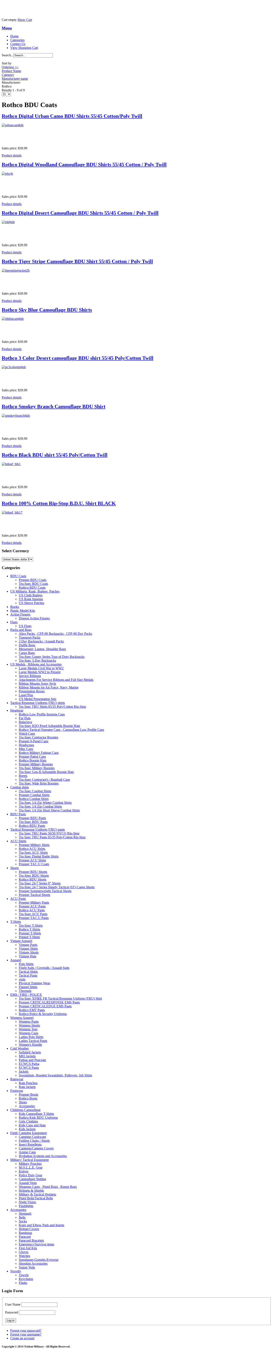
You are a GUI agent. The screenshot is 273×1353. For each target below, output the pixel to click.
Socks (23, 1221)
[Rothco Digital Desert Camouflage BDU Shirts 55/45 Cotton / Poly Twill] (136, 229)
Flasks (23, 1283)
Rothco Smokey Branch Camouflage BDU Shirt (53, 406)
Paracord (25, 1236)
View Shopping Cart (24, 48)
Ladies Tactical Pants (33, 1041)
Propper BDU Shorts (33, 872)
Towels (24, 1275)
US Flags (25, 626)
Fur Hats (24, 718)
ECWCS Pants (29, 1067)
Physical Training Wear (34, 983)
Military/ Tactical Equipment (29, 1160)
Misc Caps (26, 749)
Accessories (27, 1106)
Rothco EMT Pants (32, 1010)
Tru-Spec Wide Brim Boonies (39, 783)
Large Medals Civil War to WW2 (41, 668)
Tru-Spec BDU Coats (33, 583)
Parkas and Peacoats (32, 1060)
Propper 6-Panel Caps (33, 741)
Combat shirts (19, 787)
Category (8, 75)
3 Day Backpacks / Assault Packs (41, 641)
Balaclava (25, 722)
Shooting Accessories (33, 1263)
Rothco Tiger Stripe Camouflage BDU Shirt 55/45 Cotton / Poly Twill (77, 261)
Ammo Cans (27, 1152)
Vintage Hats (27, 956)
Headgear (16, 710)
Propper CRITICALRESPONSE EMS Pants (49, 1002)
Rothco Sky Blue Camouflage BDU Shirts (47, 310)
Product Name (11, 71)
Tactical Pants (28, 975)
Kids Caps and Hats (32, 1125)
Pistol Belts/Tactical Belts (36, 1198)
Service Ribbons (30, 676)
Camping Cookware (32, 1137)
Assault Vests (28, 1183)
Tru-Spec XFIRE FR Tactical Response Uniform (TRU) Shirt (60, 998)
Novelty (15, 1271)
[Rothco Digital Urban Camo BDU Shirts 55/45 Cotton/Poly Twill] (136, 133)
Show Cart (24, 20)
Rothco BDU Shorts (32, 879)
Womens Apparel (21, 1017)
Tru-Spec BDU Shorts (34, 875)
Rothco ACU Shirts (32, 849)
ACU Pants (18, 898)
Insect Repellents (30, 1144)
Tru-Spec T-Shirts (31, 925)
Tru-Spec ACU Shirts (33, 852)
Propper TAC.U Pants (34, 918)
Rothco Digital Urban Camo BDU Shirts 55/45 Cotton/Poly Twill (72, 116)
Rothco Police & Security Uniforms (43, 1014)
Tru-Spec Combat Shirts (35, 791)
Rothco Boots (28, 1098)
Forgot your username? (25, 1334)
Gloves (23, 1252)
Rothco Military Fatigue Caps (39, 752)
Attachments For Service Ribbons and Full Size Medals (56, 680)
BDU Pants (18, 814)
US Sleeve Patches (31, 603)
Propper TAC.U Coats (34, 864)
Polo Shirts (26, 964)
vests (22, 979)
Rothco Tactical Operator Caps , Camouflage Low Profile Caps (61, 729)
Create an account (22, 1338)
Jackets (23, 1071)
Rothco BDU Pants (32, 825)
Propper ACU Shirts (32, 860)
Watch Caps (27, 733)
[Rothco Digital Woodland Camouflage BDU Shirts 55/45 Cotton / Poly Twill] (136, 181)
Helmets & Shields (31, 1190)
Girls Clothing (28, 1121)
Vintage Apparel (21, 941)
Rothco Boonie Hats (32, 760)
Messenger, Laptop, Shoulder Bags (42, 649)
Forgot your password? (25, 1330)
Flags (13, 622)
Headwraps (26, 745)
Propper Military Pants (34, 902)
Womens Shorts (29, 1025)
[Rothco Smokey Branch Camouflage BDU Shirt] (136, 423)
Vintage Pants (28, 945)
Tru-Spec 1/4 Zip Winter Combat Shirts (45, 802)
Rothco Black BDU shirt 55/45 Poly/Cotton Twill (54, 455)
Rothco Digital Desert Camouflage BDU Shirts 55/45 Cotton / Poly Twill (80, 213)
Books (14, 607)
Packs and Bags (21, 630)
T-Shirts (15, 921)
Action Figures (20, 614)
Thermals (25, 991)
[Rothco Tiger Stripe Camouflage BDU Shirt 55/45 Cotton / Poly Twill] (136, 278)
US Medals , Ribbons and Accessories (36, 664)
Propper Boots (28, 1094)
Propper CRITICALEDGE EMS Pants (45, 1006)
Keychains (26, 1279)
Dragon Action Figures (34, 618)
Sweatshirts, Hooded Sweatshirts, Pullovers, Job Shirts (55, 1075)
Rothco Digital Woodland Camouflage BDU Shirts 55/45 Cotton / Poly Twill (84, 164)
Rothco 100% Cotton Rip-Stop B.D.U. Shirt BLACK (59, 503)
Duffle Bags (27, 645)
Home (14, 36)
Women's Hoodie (30, 1044)
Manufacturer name (15, 78)
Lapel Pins (26, 695)
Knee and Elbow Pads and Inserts (41, 1225)
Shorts (14, 868)
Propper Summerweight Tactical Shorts (45, 891)
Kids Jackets (27, 1129)
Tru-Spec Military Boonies (37, 768)
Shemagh (25, 1213)
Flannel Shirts (28, 987)
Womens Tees (28, 1029)
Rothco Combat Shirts (34, 799)
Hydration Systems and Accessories (43, 1156)
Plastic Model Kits (22, 610)
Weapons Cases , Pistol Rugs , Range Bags (48, 1186)
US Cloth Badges (30, 595)
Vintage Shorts (29, 952)
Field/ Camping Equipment (28, 1133)
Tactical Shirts (28, 971)
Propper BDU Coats (32, 580)
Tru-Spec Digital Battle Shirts (38, 856)
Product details (12, 155)
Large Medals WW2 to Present (39, 672)
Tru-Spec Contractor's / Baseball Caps (44, 779)
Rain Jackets (27, 1087)
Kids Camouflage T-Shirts (36, 1114)
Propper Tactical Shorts (34, 895)
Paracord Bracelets (31, 1240)
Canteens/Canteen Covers (36, 1148)
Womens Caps (28, 1033)
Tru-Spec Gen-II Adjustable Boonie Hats (46, 772)
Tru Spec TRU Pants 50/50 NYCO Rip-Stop (49, 833)
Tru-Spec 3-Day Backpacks (37, 660)
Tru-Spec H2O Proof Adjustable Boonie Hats (49, 726)
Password (11, 1312)
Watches (24, 1256)
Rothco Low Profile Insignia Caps (42, 714)
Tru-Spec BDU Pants (33, 822)
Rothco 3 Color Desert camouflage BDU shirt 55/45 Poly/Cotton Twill (77, 358)
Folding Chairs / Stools (34, 1140)
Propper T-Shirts (30, 933)
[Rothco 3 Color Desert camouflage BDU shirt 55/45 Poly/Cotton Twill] (136, 374)
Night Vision (27, 1202)
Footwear (16, 1090)
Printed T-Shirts (29, 937)
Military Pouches (30, 1163)
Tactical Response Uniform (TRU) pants (37, 829)
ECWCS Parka (29, 1064)
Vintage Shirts (28, 948)
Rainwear (16, 1079)
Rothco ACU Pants (32, 910)
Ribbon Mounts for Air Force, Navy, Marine (48, 687)
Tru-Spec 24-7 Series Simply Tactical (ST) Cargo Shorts (56, 887)
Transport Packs (29, 637)
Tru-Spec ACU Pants (33, 914)
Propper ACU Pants (32, 906)
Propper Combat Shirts (34, 795)
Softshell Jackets (30, 1052)
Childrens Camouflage (25, 1110)
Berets (23, 776)
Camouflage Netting (32, 1179)
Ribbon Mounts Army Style (37, 683)
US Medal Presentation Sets (37, 699)
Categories (17, 40)
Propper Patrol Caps (32, 756)
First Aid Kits (28, 1248)
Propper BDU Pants (32, 818)
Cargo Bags (27, 653)
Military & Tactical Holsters (37, 1194)
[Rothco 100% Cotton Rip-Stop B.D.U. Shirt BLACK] (136, 520)
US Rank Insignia (31, 599)
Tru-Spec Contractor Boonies (38, 737)
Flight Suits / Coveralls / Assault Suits (44, 968)
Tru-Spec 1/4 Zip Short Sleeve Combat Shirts (49, 810)
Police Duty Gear (30, 1175)
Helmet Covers (29, 1229)
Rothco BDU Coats (32, 587)
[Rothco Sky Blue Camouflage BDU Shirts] (136, 326)
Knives (23, 1171)
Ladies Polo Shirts (31, 1037)
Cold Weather (19, 1048)
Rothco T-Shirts (29, 929)
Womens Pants (29, 1021)
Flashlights (26, 1206)
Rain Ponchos (28, 1083)
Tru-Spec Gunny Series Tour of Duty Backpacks (51, 656)
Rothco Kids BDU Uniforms (38, 1117)
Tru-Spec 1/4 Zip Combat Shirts (40, 806)
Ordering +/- (10, 67)
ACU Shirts (18, 841)
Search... (7, 55)
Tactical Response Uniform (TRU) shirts (37, 703)
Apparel (15, 960)
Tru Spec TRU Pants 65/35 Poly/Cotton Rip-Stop (52, 837)
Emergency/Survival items (36, 1244)
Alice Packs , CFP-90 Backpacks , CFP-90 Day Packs (55, 633)
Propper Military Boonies (36, 764)
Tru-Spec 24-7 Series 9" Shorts (40, 883)
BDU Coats (18, 576)
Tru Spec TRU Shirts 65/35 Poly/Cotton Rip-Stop (52, 706)
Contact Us (17, 44)
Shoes (23, 1102)
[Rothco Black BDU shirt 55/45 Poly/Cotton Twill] (136, 471)
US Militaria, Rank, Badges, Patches (35, 591)
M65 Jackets (27, 1056)
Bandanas (25, 1233)
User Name (12, 1304)
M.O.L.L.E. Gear (30, 1167)
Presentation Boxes (32, 691)
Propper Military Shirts (34, 845)
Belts (22, 1217)
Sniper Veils (27, 1267)
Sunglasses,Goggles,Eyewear (38, 1259)
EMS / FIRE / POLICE (26, 994)
